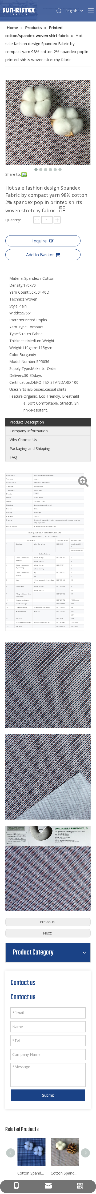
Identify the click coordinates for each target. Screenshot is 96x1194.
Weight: (15, 347)
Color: (14, 354)
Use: (13, 389)
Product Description (27, 422)
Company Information (29, 430)
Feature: (16, 396)
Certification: (20, 382)
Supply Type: (20, 368)
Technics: (17, 299)
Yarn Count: (19, 292)
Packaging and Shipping (30, 448)
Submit (48, 1095)
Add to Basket (40, 255)
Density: (16, 285)
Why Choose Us (23, 439)
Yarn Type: (18, 326)
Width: (14, 313)
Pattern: (16, 319)
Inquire (39, 241)
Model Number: (22, 361)
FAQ (13, 457)
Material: (16, 278)
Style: (13, 306)
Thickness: (18, 340)
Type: (14, 333)
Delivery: (16, 375)
